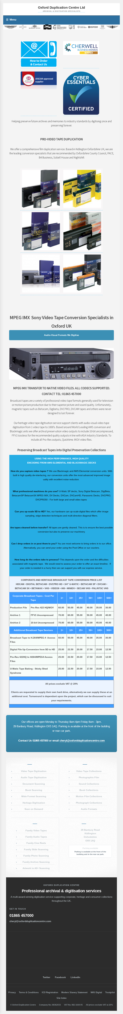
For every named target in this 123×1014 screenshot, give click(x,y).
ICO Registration (50, 992)
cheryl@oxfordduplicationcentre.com (82, 740)
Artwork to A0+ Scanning (36, 868)
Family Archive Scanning (36, 862)
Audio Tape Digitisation (34, 777)
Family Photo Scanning (36, 855)
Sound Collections (89, 784)
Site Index (61, 998)
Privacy (12, 992)
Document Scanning (34, 784)
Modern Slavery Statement (74, 992)
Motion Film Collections (89, 796)
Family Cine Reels (36, 843)
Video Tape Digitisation (33, 771)
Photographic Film (89, 777)
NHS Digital (96, 992)
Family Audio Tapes (36, 836)
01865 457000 (21, 915)
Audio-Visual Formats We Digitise (61, 335)
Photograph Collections (89, 802)
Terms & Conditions (29, 992)
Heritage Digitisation (34, 802)
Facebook (60, 977)
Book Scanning (33, 790)
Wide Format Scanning (33, 796)
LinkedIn (75, 977)
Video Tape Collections (89, 771)
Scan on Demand (34, 809)
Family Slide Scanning (36, 849)
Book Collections (88, 790)
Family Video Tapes (36, 830)
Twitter (46, 977)
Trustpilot (110, 992)
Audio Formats (89, 809)
